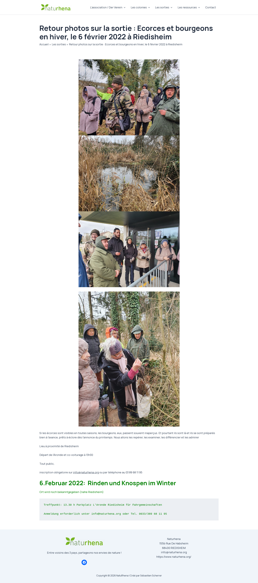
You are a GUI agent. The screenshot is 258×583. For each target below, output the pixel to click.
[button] (123, 7)
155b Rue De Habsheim (173, 543)
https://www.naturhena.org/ (173, 556)
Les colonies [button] (139, 7)
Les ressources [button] (187, 7)
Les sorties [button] (162, 7)
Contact (210, 7)
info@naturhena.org (86, 472)
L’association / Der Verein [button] (106, 7)
